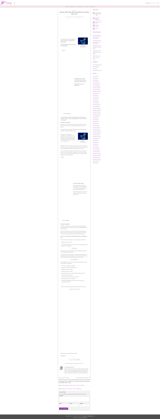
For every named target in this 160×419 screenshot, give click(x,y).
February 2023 (96, 149)
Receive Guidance (72, 6)
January (70, 145)
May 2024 (95, 121)
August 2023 (95, 138)
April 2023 (95, 146)
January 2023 (95, 151)
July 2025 (95, 95)
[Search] (14, 3)
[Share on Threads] (73, 360)
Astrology (74, 10)
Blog (79, 6)
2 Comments (98, 15)
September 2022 (96, 159)
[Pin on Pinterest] (77, 360)
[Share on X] (71, 360)
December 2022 (96, 153)
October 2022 (95, 157)
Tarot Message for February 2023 (82, 377)
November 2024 (96, 110)
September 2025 (96, 91)
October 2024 (95, 112)
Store (77, 6)
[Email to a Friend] (75, 360)
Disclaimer (67, 416)
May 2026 (95, 78)
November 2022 (96, 155)
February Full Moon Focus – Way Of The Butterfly (71, 388)
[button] (149, 3)
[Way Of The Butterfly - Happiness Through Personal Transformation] (6, 3)
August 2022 (95, 161)
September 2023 (96, 136)
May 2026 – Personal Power (97, 48)
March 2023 (95, 147)
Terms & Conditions (73, 416)
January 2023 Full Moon (64, 377)
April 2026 (95, 80)
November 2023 (96, 132)
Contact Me (87, 6)
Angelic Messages (96, 64)
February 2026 (96, 84)
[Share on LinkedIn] (79, 360)
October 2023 (95, 134)
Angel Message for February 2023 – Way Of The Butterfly (73, 385)
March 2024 (95, 125)
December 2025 (96, 87)
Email (71, 403)
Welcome (67, 6)
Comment (61, 395)
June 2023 (95, 142)
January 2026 (95, 85)
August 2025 (95, 93)
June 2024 (95, 119)
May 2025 (95, 99)
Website (81, 403)
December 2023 (96, 131)
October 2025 (95, 89)
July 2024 (95, 117)
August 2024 (95, 115)
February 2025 (96, 104)
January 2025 (95, 106)
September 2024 (96, 114)
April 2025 (95, 100)
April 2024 (95, 123)
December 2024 (96, 108)
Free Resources (92, 6)
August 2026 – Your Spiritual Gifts (98, 13)
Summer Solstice (97, 26)
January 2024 (95, 129)
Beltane (96, 28)
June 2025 (95, 97)
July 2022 (95, 162)
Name (60, 403)
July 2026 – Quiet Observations (98, 18)
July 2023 (95, 140)
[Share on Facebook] (69, 360)
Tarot (94, 68)
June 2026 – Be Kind (98, 22)
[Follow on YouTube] (153, 3)
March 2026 (95, 82)
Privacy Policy (80, 416)
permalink (81, 363)
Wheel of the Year (96, 70)
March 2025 (95, 102)
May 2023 (95, 144)
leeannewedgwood (96, 35)
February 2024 (96, 127)
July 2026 (95, 76)
